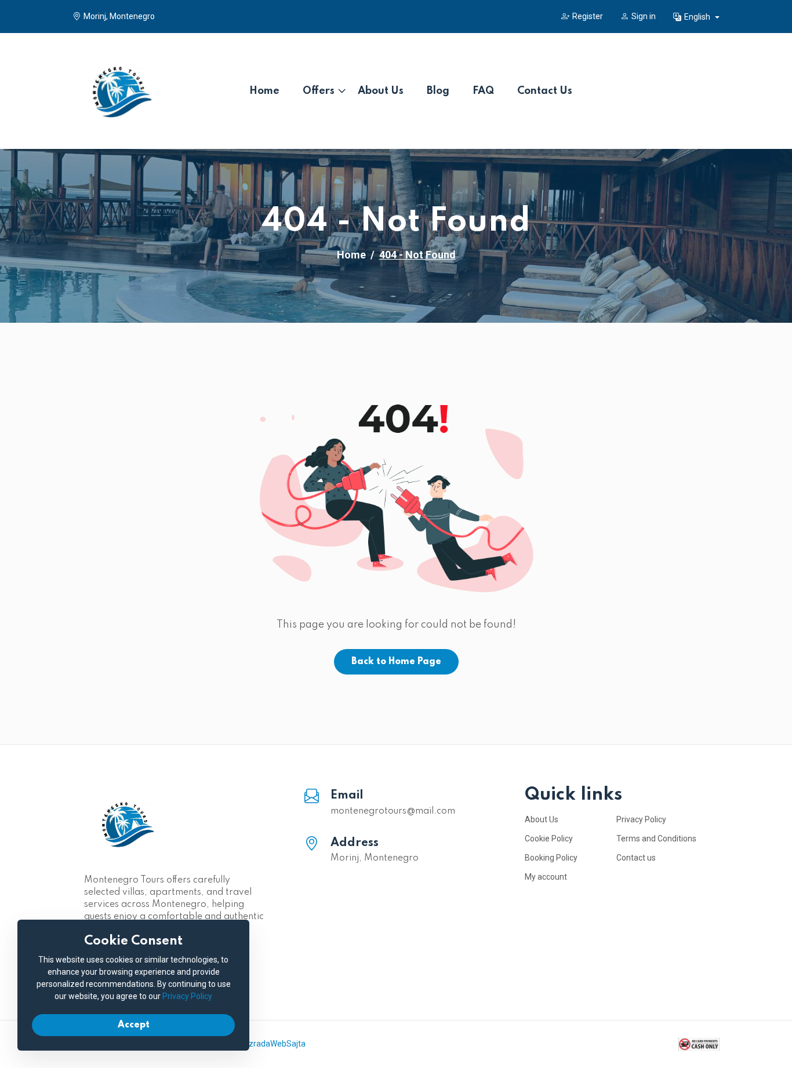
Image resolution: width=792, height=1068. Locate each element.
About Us (381, 91)
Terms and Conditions (656, 838)
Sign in (643, 16)
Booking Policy (551, 857)
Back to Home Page (396, 661)
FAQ (483, 91)
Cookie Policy (549, 838)
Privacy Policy (641, 819)
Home (264, 91)
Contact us (636, 857)
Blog (438, 91)
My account (546, 876)
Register (587, 16)
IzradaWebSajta (276, 1043)
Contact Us (544, 91)
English (698, 17)
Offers (319, 91)
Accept (134, 1025)
